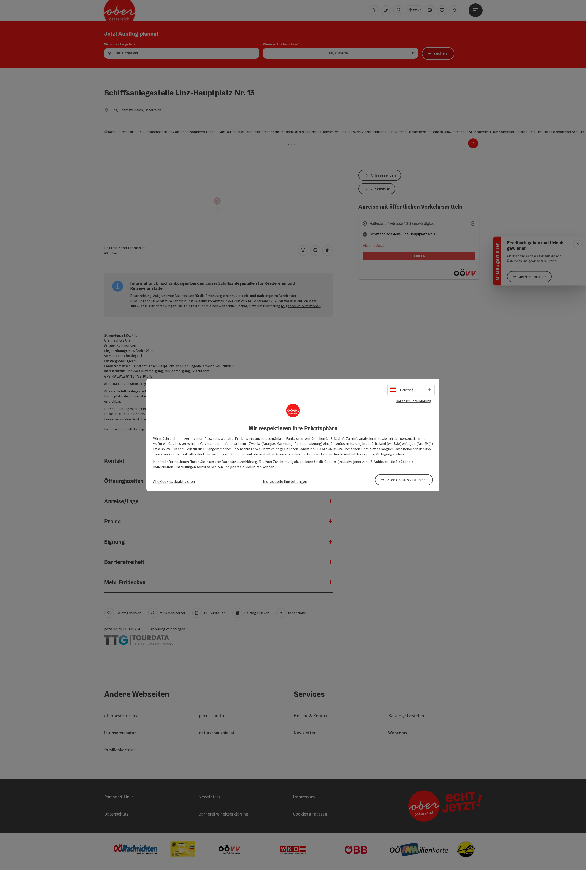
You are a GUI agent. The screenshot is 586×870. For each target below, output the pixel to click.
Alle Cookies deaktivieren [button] (174, 481)
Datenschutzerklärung (413, 401)
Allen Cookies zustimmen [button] (407, 479)
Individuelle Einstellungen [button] (285, 481)
